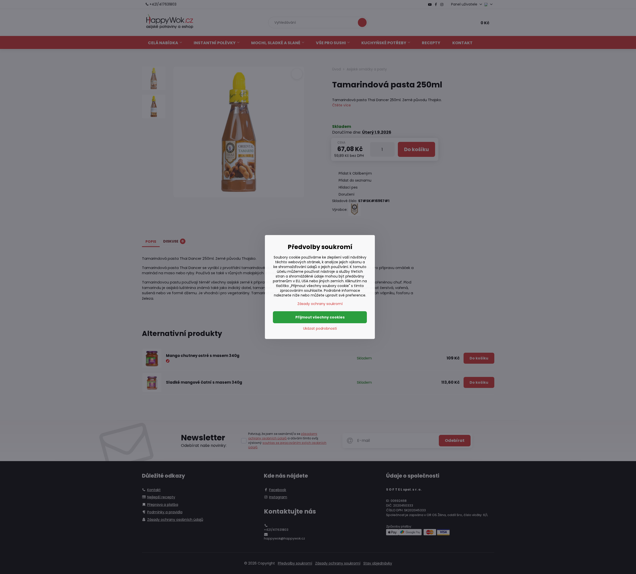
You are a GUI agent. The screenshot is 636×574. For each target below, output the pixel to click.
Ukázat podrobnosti (320, 328)
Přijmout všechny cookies (320, 317)
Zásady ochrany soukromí (320, 303)
